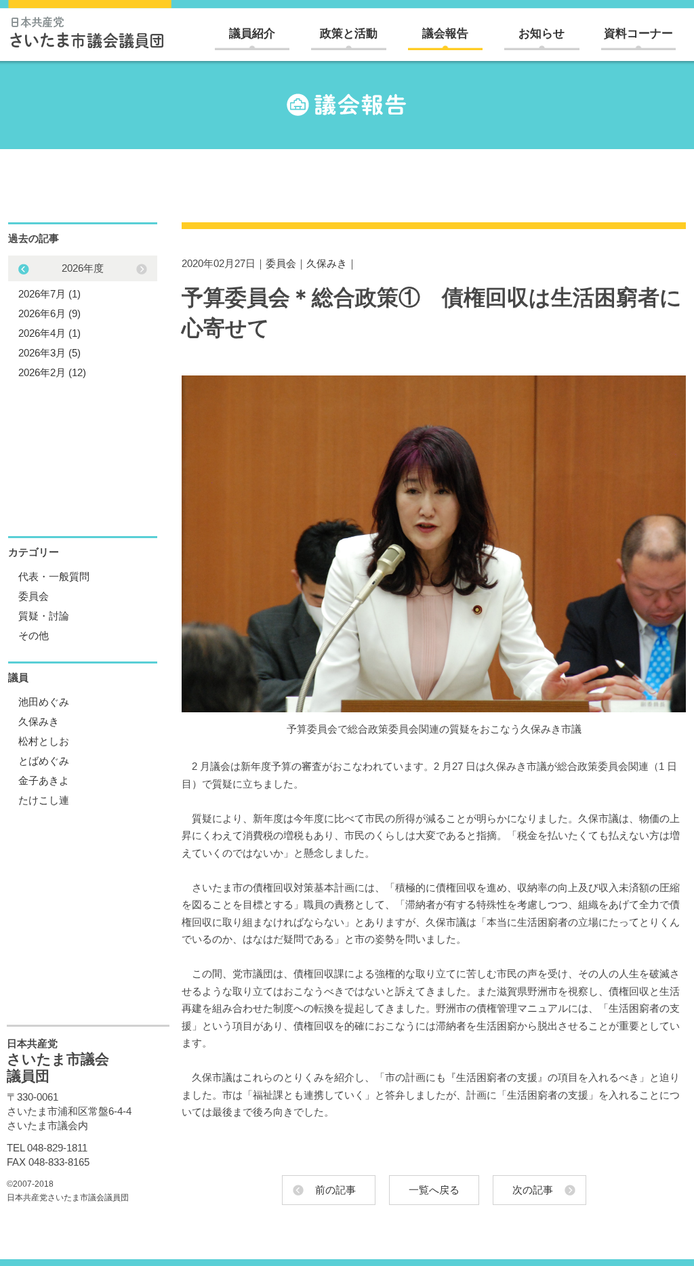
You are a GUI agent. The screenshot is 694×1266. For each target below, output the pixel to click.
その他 (33, 635)
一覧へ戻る (434, 1190)
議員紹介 (252, 33)
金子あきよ (43, 780)
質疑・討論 (43, 615)
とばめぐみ (43, 761)
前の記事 (335, 1190)
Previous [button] (141, 269)
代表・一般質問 (53, 576)
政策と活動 (348, 33)
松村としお (43, 741)
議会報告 (445, 33)
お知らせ (541, 33)
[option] (82, 320)
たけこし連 (43, 800)
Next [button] (23, 269)
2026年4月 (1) (49, 333)
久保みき (326, 263)
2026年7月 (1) (49, 294)
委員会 (281, 263)
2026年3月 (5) (49, 353)
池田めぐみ (43, 702)
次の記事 (532, 1190)
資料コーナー (638, 33)
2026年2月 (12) (52, 372)
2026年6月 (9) (49, 313)
